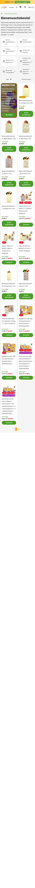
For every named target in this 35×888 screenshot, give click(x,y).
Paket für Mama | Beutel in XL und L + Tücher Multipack (25, 248)
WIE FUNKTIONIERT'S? (22, 2)
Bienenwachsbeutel (11, 14)
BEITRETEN (9, 115)
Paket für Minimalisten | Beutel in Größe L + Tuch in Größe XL (8, 321)
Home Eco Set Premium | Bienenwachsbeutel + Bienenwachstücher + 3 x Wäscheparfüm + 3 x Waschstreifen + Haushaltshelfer (8, 406)
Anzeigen (26, 225)
